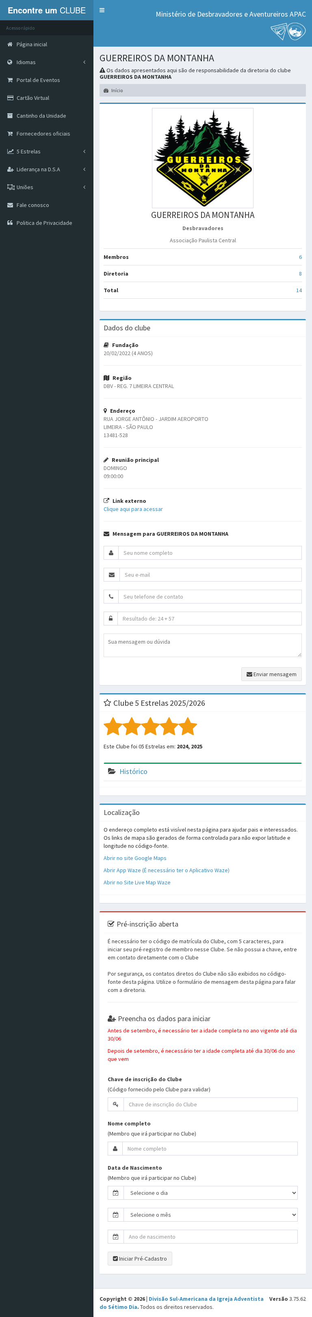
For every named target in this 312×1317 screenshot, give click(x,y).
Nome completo (129, 1123)
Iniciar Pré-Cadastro (142, 1258)
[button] (101, 10)
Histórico (133, 771)
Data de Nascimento (135, 1167)
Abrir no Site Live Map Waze (137, 882)
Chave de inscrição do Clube (145, 1079)
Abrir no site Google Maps (135, 858)
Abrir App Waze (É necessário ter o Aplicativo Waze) (167, 870)
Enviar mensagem (274, 674)
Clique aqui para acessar (133, 509)
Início (116, 90)
